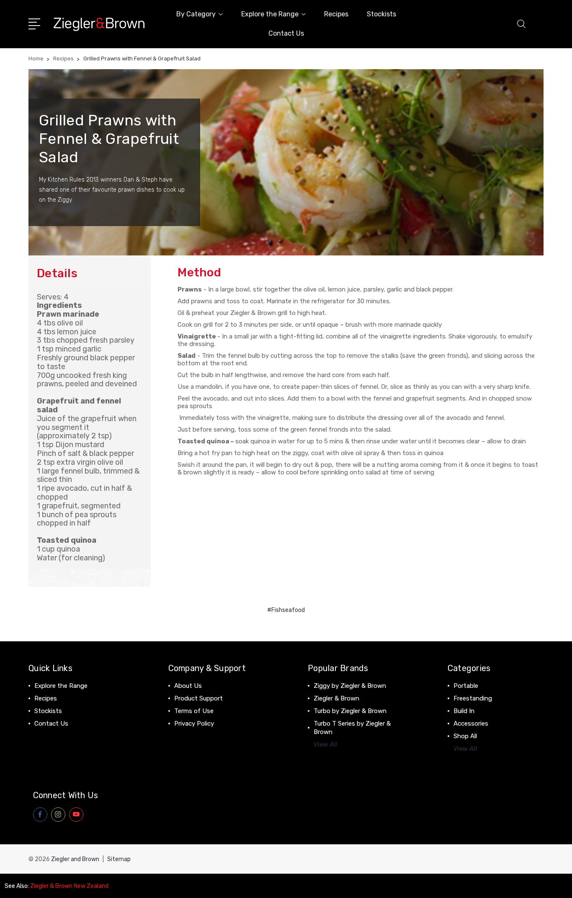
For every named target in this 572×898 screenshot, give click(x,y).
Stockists (381, 14)
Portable (465, 686)
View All (325, 744)
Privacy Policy (194, 723)
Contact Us (286, 33)
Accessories (470, 723)
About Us (188, 686)
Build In (463, 711)
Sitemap (119, 859)
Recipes (336, 14)
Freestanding (472, 698)
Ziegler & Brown (336, 698)
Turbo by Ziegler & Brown (350, 711)
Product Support (198, 698)
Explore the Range (270, 14)
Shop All (465, 736)
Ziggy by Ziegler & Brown (350, 686)
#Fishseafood (286, 610)
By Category (196, 14)
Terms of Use (194, 711)
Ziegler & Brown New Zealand (69, 886)
